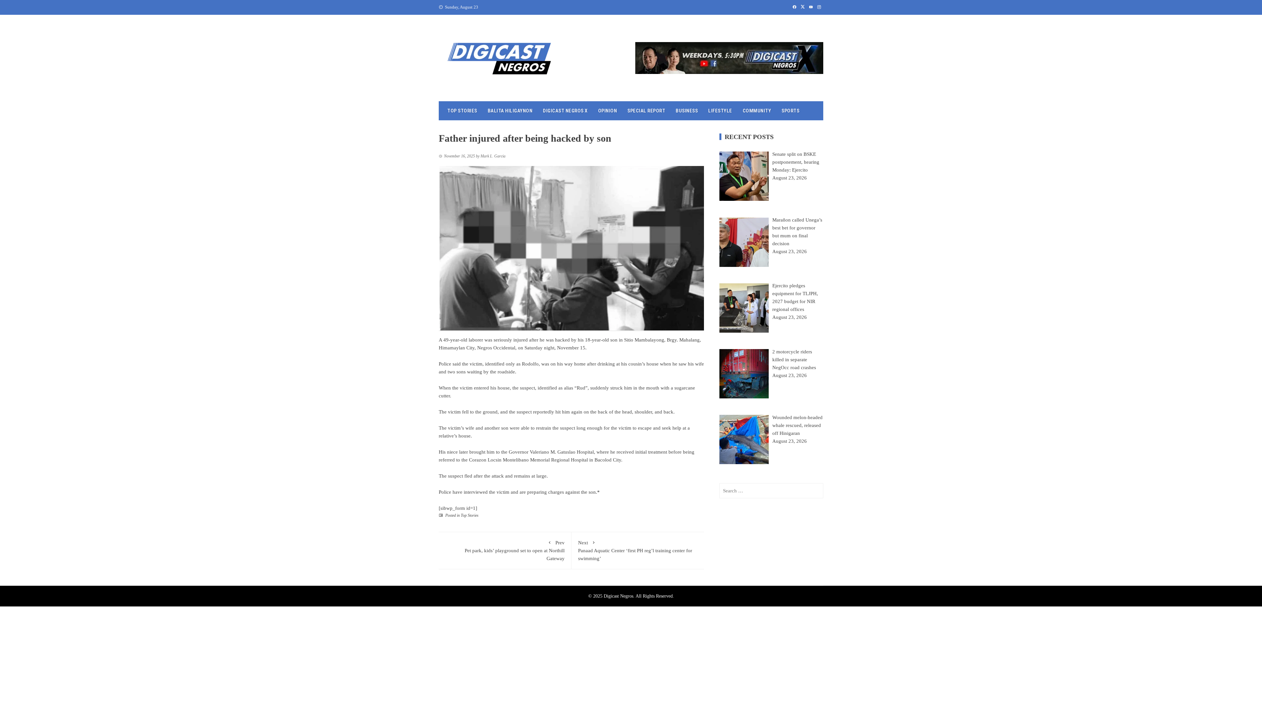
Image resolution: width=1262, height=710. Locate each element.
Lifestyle (720, 111)
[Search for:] (771, 490)
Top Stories (462, 111)
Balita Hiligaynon (510, 111)
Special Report (646, 111)
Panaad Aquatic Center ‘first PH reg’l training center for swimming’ (635, 550)
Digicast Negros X (565, 111)
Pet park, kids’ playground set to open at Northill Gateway (515, 550)
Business (687, 111)
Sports (790, 111)
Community (757, 111)
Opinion (607, 111)
